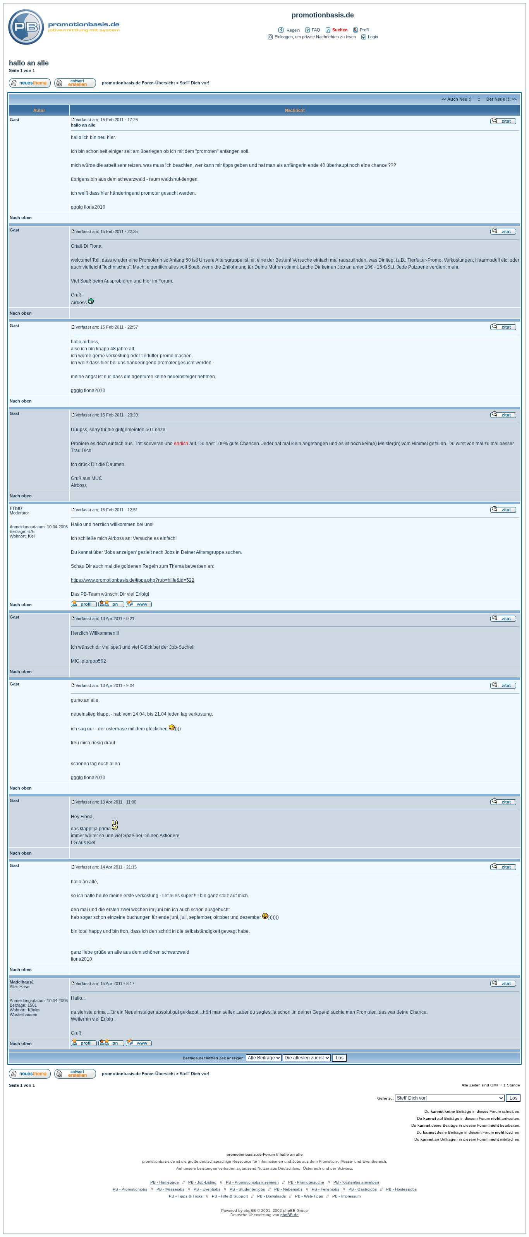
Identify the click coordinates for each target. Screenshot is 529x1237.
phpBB (250, 1210)
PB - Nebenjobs (288, 1189)
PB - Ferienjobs (325, 1189)
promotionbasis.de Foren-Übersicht (138, 83)
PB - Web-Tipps (309, 1196)
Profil (364, 29)
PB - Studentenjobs (247, 1189)
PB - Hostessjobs (401, 1189)
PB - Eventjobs (207, 1189)
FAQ (316, 29)
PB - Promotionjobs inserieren (252, 1182)
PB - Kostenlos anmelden (356, 1182)
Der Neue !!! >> (501, 99)
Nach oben (21, 217)
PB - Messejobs (170, 1189)
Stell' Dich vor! (195, 83)
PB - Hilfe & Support (230, 1196)
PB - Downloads (271, 1196)
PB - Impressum (346, 1196)
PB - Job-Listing (202, 1182)
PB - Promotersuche (306, 1182)
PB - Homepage (164, 1182)
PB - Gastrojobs (363, 1189)
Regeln (293, 30)
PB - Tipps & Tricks (186, 1196)
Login (373, 36)
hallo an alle (29, 63)
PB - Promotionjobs (130, 1189)
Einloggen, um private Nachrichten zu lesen (315, 36)
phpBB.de (289, 1215)
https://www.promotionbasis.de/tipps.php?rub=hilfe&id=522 (132, 580)
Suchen (340, 29)
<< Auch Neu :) (456, 99)
